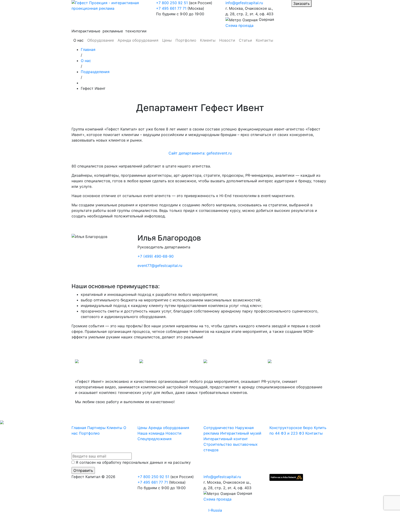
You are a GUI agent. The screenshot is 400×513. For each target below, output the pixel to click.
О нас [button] (78, 40)
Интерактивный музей (240, 433)
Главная (79, 427)
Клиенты (208, 40)
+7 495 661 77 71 (171, 8)
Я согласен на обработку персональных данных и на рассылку (133, 462)
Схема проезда (239, 25)
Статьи (245, 40)
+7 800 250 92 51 (172, 2)
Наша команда (151, 433)
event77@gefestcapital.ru (160, 265)
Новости (227, 40)
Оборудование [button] (100, 40)
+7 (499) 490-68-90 (156, 256)
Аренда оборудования (138, 40)
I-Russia (215, 510)
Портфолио (185, 40)
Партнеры (96, 427)
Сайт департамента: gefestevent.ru (200, 153)
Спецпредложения (155, 438)
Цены (167, 40)
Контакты (264, 40)
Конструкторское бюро (291, 427)
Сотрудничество (218, 427)
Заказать (301, 3)
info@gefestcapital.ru (244, 2)
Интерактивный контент (225, 438)
